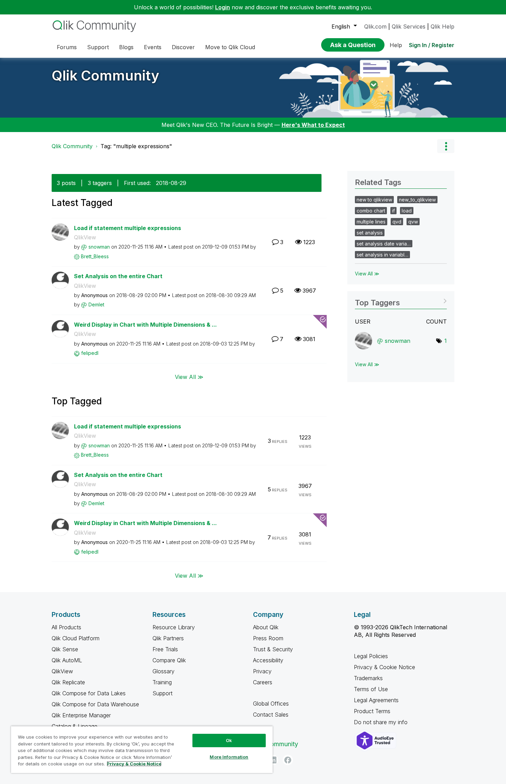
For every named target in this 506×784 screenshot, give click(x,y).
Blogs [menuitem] (126, 47)
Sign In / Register (431, 45)
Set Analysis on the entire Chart (118, 276)
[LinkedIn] (273, 760)
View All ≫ (189, 376)
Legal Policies (371, 656)
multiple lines (371, 222)
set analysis (370, 233)
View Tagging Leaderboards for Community (401, 300)
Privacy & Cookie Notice (384, 667)
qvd (396, 222)
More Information (229, 757)
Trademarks (368, 678)
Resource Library (173, 627)
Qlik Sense (65, 649)
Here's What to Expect (313, 124)
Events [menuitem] (152, 47)
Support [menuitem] (98, 47)
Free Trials (165, 649)
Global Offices (271, 703)
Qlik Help (442, 26)
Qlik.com (375, 26)
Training (162, 682)
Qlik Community (105, 75)
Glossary (163, 671)
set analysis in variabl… (382, 255)
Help (396, 45)
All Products (66, 627)
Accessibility (268, 660)
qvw (413, 222)
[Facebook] (288, 760)
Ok (229, 740)
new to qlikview (374, 200)
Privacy (262, 671)
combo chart (371, 211)
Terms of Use (371, 689)
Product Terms (372, 711)
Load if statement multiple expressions (127, 228)
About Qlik (265, 627)
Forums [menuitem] (67, 47)
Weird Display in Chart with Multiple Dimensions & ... (145, 324)
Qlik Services (408, 26)
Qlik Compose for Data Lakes (89, 693)
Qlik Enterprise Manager (81, 715)
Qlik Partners (168, 638)
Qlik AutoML (67, 660)
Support (162, 693)
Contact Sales (270, 714)
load (407, 211)
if (393, 211)
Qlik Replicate (68, 682)
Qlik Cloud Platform (75, 638)
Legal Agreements (376, 700)
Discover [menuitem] (183, 47)
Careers (262, 682)
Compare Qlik (169, 660)
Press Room (268, 638)
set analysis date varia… (384, 244)
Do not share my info (381, 722)
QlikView (85, 237)
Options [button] (445, 146)
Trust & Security (273, 649)
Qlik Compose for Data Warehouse (95, 704)
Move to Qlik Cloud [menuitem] (230, 47)
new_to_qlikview (417, 200)
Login (222, 7)
